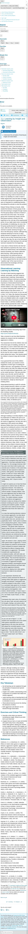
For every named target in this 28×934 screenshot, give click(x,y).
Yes (3, 910)
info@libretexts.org (11, 928)
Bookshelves (16, 115)
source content (5, 892)
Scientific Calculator (7, 79)
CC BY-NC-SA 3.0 (15, 888)
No (8, 910)
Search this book (4, 26)
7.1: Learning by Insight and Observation (17, 885)
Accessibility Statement (11, 926)
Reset (2, 40)
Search (3, 932)
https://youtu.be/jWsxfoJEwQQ (9, 333)
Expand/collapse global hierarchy (2, 115)
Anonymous (23, 890)
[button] (5, 89)
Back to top (3, 897)
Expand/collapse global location (26, 115)
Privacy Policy (15, 925)
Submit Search (4, 31)
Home (7, 115)
